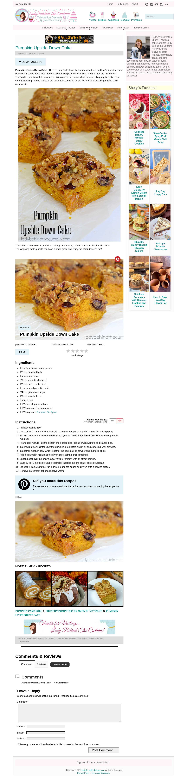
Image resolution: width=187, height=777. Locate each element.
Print (22, 352)
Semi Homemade (88, 27)
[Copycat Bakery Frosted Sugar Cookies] (139, 128)
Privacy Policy (83, 773)
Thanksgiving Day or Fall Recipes (90, 639)
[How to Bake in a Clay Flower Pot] (160, 291)
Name (21, 726)
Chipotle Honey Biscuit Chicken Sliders (139, 246)
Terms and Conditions (100, 773)
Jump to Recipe (32, 62)
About (135, 4)
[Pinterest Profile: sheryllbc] (25, 484)
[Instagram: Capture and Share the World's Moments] (161, 4)
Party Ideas (122, 4)
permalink (25, 642)
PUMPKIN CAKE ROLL (28, 611)
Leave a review (60, 664)
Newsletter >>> (23, 4)
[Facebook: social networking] (151, 4)
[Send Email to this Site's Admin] (166, 4)
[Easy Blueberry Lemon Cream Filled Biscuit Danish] (139, 183)
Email (20, 732)
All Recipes (47, 27)
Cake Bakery (31, 639)
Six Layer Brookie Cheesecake (160, 246)
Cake (22, 639)
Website (21, 738)
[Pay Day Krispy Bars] (160, 183)
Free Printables (141, 27)
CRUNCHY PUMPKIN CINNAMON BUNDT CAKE (74, 611)
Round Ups (108, 27)
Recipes (72, 639)
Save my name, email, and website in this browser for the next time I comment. (59, 744)
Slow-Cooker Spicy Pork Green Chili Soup (160, 137)
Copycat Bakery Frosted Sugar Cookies (139, 138)
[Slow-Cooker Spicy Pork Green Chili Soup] (160, 128)
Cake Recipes (62, 639)
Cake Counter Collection (46, 639)
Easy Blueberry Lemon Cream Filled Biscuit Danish (139, 193)
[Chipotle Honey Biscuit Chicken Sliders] (139, 239)
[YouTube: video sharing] (156, 4)
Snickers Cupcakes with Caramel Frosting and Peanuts (139, 300)
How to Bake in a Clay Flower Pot (160, 300)
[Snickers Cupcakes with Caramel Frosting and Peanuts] (139, 291)
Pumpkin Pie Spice (47, 412)
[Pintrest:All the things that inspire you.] (146, 4)
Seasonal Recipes (65, 27)
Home (110, 4)
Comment (22, 702)
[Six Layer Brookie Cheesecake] (160, 239)
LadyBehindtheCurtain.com (93, 770)
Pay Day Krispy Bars (160, 193)
